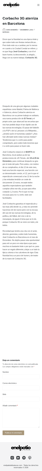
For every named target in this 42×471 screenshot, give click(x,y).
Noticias (6, 32)
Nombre (6, 372)
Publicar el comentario (13, 433)
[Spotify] (24, 458)
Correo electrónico (10, 383)
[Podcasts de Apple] (30, 458)
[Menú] (38, 5)
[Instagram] (12, 458)
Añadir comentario (10, 406)
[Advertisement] (21, 83)
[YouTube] (18, 458)
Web (4, 394)
